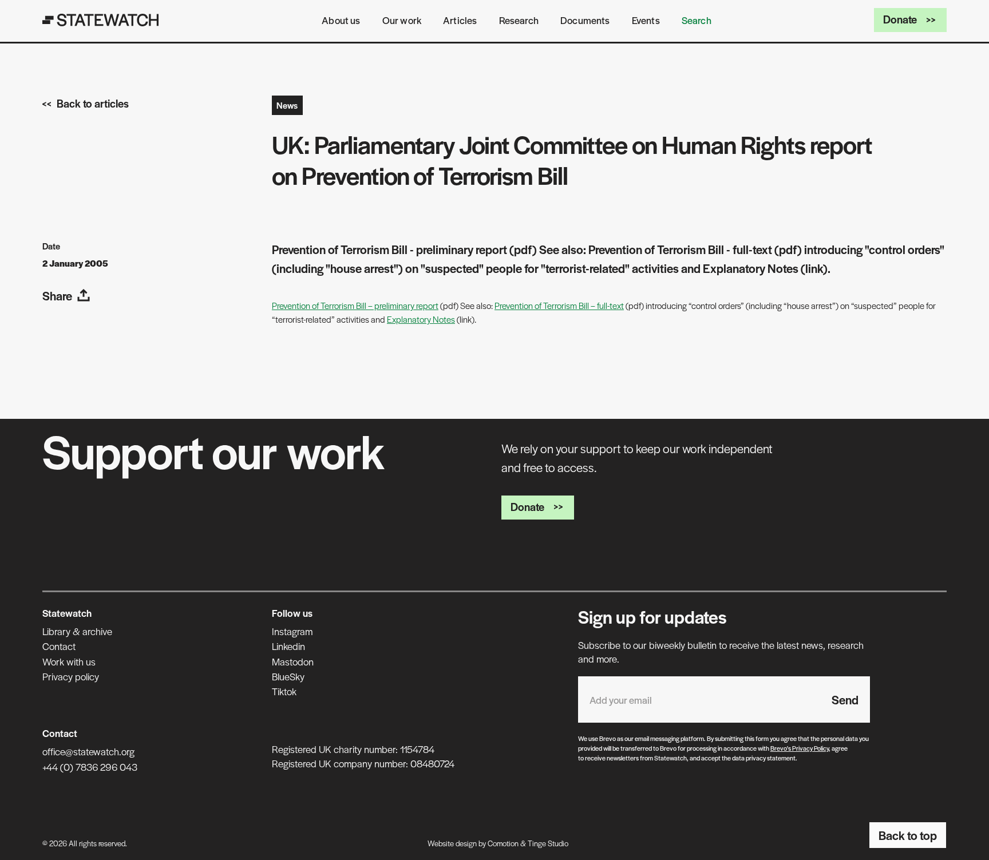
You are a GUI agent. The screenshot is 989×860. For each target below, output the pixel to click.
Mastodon (293, 661)
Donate (900, 19)
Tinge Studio (548, 843)
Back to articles (93, 103)
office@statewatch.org (88, 751)
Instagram (292, 631)
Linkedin (288, 646)
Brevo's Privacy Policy (799, 747)
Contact (59, 646)
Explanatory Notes (421, 319)
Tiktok (284, 691)
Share (57, 295)
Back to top (908, 835)
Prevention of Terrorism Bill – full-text (559, 305)
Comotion (503, 843)
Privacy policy (70, 676)
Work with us (69, 661)
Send (845, 699)
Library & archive (77, 631)
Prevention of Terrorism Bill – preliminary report (355, 305)
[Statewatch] (100, 20)
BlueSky (288, 676)
